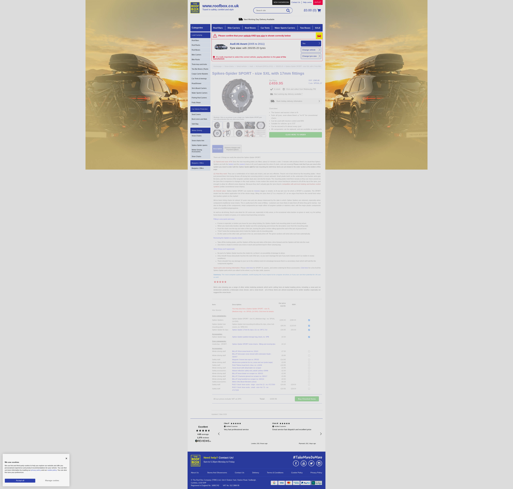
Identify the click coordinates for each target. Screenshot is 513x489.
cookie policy (52, 470)
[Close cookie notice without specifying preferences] (66, 458)
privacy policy (36, 470)
